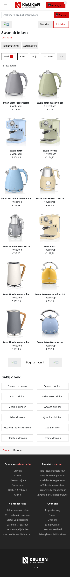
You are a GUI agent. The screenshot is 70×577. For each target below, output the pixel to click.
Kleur (23, 56)
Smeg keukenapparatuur (52, 475)
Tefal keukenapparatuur (52, 470)
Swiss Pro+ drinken (52, 396)
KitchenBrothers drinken (17, 427)
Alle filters (61, 24)
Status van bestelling (17, 519)
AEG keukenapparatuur (52, 485)
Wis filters (45, 24)
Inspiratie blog (52, 510)
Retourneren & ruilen (17, 510)
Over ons (52, 519)
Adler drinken (17, 417)
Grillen (17, 494)
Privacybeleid (45, 534)
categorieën (23, 464)
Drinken (18, 470)
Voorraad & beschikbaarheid (17, 534)
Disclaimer (60, 534)
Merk (8, 56)
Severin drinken (52, 386)
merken (58, 464)
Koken (17, 475)
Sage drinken (52, 427)
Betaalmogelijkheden (17, 529)
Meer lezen (6, 37)
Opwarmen (17, 485)
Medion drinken (17, 406)
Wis (61, 56)
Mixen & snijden (17, 480)
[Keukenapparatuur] (6, 24)
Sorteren (48, 56)
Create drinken (52, 438)
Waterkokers (30, 45)
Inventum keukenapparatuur (52, 494)
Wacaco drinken (53, 406)
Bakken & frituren (17, 490)
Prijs (34, 56)
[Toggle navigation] (5, 5)
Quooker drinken (52, 417)
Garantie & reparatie (17, 524)
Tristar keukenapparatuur (52, 490)
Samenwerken (52, 524)
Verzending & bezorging (17, 515)
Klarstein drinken (17, 438)
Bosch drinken (17, 396)
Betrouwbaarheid (52, 529)
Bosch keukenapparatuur (53, 480)
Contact (52, 515)
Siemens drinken (17, 386)
